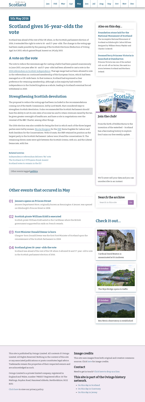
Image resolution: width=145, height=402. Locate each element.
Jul (94, 4)
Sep (109, 4)
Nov (124, 4)
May (79, 4)
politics (34, 171)
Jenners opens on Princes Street (33, 201)
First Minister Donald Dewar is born (35, 232)
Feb (55, 4)
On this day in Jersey (87, 392)
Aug (101, 4)
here (89, 361)
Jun (86, 4)
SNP (59, 129)
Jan (48, 4)
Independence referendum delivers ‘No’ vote (30, 156)
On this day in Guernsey (89, 389)
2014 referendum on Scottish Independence (29, 71)
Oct (116, 4)
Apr (71, 4)
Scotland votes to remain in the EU (25, 163)
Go (131, 202)
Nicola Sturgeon (42, 129)
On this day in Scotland (89, 385)
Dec (132, 4)
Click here (14, 389)
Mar (63, 4)
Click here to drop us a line (106, 371)
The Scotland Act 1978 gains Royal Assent (28, 160)
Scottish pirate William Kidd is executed (38, 216)
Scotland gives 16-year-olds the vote (35, 247)
